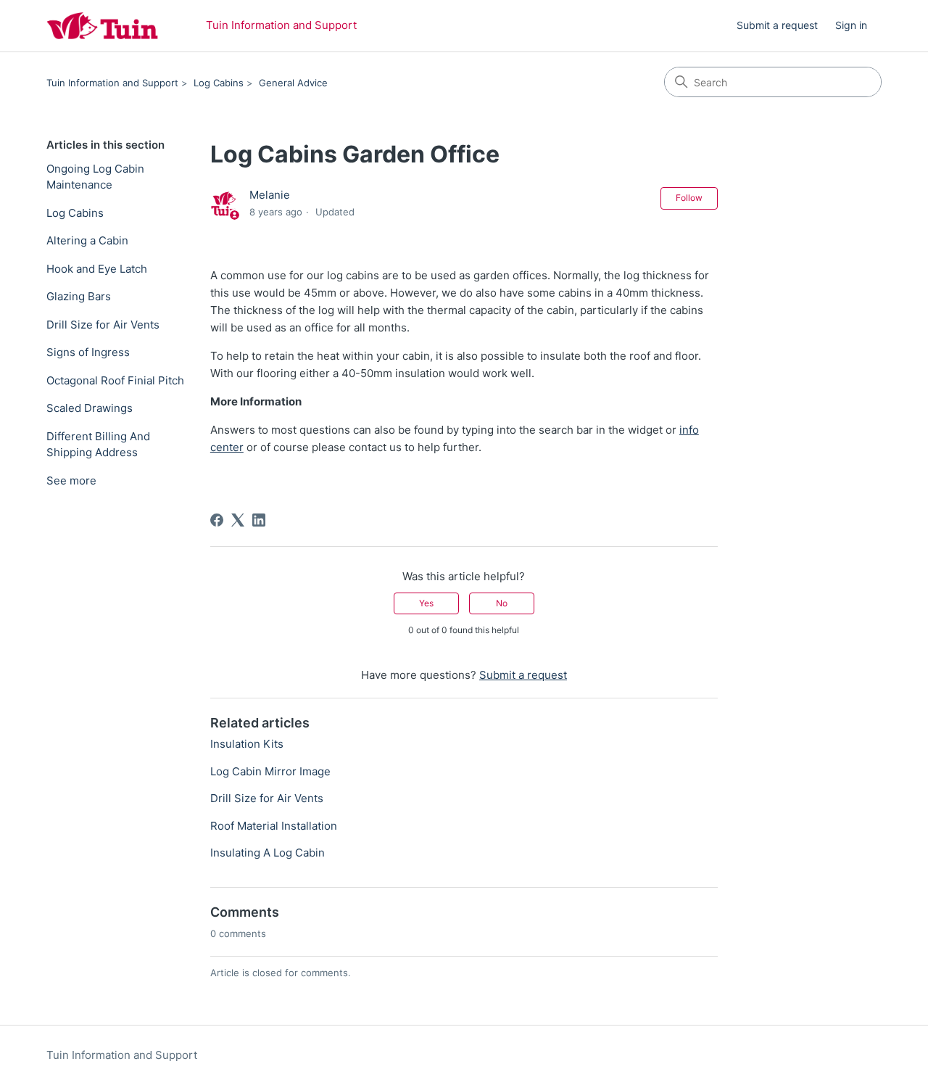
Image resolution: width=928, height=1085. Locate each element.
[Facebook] (216, 520)
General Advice (293, 82)
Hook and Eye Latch (96, 269)
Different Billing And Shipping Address (98, 444)
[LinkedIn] (258, 520)
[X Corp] (237, 520)
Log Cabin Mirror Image (270, 771)
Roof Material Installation (273, 826)
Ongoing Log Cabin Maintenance (95, 177)
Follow (689, 197)
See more (71, 480)
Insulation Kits (246, 744)
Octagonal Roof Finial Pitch (115, 380)
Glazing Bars (78, 296)
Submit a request (777, 25)
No (502, 603)
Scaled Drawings (89, 408)
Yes (426, 603)
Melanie (269, 195)
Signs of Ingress (88, 352)
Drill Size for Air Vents (103, 324)
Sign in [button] (851, 25)
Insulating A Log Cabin (267, 852)
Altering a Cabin (87, 240)
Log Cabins (219, 82)
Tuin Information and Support (112, 82)
